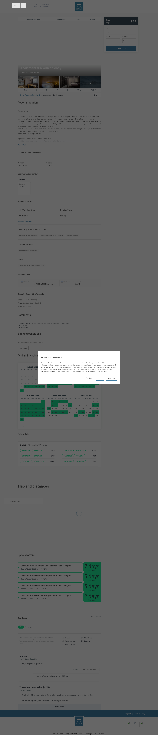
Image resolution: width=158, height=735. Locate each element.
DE (15, 5)
